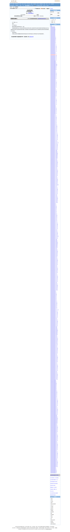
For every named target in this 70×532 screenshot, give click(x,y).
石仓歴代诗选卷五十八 (53, 77)
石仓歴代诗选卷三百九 (53, 298)
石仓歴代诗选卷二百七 (53, 209)
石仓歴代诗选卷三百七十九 (54, 361)
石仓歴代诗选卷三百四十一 (54, 327)
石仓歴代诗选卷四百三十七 (54, 412)
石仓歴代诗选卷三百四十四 (54, 330)
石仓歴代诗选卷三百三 (53, 293)
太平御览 (52, 506)
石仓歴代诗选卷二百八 (53, 210)
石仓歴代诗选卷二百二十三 (54, 223)
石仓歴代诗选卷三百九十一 (54, 372)
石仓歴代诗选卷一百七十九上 (54, 184)
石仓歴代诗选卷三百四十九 (54, 334)
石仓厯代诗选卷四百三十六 (54, 411)
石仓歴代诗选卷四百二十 (53, 397)
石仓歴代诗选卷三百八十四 (54, 366)
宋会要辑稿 (52, 514)
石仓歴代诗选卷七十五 (53, 92)
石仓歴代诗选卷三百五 (53, 295)
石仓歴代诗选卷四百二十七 (54, 403)
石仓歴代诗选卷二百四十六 (54, 244)
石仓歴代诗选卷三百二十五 (54, 313)
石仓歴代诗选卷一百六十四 (54, 171)
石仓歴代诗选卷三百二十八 (54, 316)
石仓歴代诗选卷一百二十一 (54, 132)
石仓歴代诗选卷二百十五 (53, 216)
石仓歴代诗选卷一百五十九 (54, 166)
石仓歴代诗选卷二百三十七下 (54, 236)
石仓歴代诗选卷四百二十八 (54, 404)
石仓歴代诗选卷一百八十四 (54, 189)
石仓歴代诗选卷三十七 (53, 58)
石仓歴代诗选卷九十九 (53, 113)
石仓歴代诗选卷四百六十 (53, 432)
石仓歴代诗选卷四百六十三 (54, 435)
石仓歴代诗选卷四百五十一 (54, 424)
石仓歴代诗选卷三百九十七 (54, 377)
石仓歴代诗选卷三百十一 (53, 300)
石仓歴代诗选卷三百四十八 (54, 333)
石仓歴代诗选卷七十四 (53, 91)
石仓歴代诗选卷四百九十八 (54, 465)
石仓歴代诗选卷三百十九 (53, 307)
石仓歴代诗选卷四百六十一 (54, 433)
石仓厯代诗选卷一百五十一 (54, 159)
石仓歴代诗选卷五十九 (53, 78)
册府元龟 (52, 509)
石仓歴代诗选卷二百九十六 (54, 287)
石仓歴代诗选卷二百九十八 (54, 289)
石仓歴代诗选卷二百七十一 (54, 266)
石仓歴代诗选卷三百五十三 (54, 338)
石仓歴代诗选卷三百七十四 (54, 357)
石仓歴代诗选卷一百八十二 (54, 187)
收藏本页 (48, 8)
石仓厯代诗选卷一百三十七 (54, 147)
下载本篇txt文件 (38, 8)
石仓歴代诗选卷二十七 (53, 49)
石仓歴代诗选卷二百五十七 (54, 254)
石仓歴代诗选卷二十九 (53, 51)
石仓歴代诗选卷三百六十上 (54, 344)
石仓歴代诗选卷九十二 (53, 107)
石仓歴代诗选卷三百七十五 (54, 358)
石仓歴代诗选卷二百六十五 (54, 261)
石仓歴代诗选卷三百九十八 (54, 378)
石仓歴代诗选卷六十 (53, 79)
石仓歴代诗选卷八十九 (53, 104)
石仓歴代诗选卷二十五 (53, 47)
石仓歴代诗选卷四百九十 (53, 458)
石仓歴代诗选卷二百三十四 (54, 233)
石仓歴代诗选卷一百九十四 (54, 198)
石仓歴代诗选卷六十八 (53, 86)
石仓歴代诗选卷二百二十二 (54, 222)
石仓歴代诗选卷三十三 (53, 54)
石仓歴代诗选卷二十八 (53, 50)
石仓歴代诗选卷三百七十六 (54, 359)
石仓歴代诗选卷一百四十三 (54, 152)
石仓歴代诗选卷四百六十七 (54, 438)
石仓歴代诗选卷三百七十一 (54, 354)
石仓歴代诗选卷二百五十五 (54, 252)
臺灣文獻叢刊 (12, 5)
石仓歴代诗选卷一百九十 (53, 194)
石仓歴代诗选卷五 (52, 30)
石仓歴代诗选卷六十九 (53, 87)
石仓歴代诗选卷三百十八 (53, 306)
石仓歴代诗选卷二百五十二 (54, 249)
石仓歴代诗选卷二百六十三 (54, 259)
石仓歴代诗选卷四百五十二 (54, 425)
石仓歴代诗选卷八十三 (53, 99)
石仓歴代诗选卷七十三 (53, 90)
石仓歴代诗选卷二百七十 (53, 265)
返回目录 (13, 8)
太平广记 (52, 505)
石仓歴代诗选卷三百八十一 (54, 363)
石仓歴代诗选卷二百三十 (53, 229)
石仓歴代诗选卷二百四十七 (54, 245)
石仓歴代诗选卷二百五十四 (54, 251)
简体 (40, 5)
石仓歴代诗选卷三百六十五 (54, 349)
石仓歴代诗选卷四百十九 (53, 396)
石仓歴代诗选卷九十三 (53, 108)
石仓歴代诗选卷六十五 (53, 83)
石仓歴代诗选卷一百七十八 (54, 183)
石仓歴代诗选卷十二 (53, 36)
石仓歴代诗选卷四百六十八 (54, 439)
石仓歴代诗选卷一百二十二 (54, 133)
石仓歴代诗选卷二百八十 (53, 273)
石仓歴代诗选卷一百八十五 (54, 190)
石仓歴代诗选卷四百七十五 (54, 445)
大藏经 (20, 5)
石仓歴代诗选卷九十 (53, 105)
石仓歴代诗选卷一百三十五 (54, 145)
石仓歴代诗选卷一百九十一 (54, 195)
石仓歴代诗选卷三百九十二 (54, 373)
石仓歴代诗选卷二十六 (53, 48)
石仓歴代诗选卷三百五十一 (54, 336)
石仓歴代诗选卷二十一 (53, 44)
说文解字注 (52, 522)
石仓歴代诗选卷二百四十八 (54, 246)
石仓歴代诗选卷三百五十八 (54, 342)
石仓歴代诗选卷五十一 (53, 71)
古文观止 (52, 501)
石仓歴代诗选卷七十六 (53, 93)
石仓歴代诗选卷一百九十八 (54, 201)
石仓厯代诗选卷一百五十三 (54, 161)
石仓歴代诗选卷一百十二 (53, 124)
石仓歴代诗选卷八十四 (53, 100)
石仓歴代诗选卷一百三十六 (54, 146)
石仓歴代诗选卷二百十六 (53, 217)
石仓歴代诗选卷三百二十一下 (54, 310)
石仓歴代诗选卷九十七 (53, 111)
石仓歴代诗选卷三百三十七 (54, 324)
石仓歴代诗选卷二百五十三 (54, 250)
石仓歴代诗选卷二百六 (53, 208)
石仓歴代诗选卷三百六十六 (54, 350)
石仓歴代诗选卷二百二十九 (54, 228)
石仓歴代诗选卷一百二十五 (54, 136)
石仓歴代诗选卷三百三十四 (54, 321)
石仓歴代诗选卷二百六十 (53, 256)
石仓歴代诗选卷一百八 (53, 121)
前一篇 (11, 8)
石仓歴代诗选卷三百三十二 (54, 319)
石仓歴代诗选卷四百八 (53, 387)
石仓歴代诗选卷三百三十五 (54, 322)
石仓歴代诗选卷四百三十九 (54, 414)
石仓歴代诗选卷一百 (53, 114)
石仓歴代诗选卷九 (52, 33)
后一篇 (16, 8)
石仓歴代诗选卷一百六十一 (54, 168)
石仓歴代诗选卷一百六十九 (54, 175)
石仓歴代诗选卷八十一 (53, 97)
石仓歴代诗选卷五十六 (53, 75)
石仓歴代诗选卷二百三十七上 (54, 235)
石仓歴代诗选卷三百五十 (53, 335)
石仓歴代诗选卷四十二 (53, 62)
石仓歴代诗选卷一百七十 (53, 176)
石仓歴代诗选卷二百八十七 (54, 279)
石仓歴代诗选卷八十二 (53, 98)
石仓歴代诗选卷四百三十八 (54, 413)
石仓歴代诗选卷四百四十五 (54, 419)
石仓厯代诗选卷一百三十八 (54, 148)
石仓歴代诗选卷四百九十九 (54, 466)
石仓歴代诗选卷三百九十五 (54, 375)
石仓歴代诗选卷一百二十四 (54, 135)
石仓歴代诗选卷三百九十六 (54, 376)
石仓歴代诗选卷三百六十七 (54, 351)
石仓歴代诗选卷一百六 (53, 119)
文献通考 (52, 510)
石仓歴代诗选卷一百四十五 (54, 154)
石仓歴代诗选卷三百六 (53, 296)
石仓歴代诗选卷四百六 (53, 385)
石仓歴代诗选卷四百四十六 (54, 420)
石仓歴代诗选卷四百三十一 (54, 407)
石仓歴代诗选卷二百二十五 (54, 225)
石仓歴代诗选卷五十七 (53, 76)
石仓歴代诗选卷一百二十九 (54, 139)
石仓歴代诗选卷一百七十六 (54, 181)
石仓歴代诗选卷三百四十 (53, 326)
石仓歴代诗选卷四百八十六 (54, 455)
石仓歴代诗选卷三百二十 (53, 308)
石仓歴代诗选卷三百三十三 (54, 320)
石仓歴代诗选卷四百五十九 (54, 431)
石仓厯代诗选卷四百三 (53, 382)
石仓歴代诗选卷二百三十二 (54, 231)
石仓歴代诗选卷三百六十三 (54, 347)
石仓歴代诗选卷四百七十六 (54, 446)
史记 (51, 518)
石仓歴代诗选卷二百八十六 (54, 278)
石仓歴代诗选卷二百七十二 (54, 267)
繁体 (41, 5)
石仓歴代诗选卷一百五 (53, 118)
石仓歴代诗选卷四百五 (53, 384)
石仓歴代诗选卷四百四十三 (54, 417)
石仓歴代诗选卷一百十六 (53, 128)
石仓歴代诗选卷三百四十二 (54, 328)
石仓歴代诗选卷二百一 (53, 204)
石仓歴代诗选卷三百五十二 (54, 337)
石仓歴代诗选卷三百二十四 (54, 312)
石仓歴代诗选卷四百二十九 (54, 405)
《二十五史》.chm (53, 19)
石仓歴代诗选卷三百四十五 (54, 331)
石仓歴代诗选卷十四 (53, 38)
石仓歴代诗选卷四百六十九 (54, 440)
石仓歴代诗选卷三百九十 (53, 371)
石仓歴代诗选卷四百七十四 (54, 444)
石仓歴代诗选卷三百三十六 (54, 323)
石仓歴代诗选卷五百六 (53, 472)
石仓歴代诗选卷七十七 (53, 94)
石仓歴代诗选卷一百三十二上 (54, 142)
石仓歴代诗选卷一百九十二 (54, 196)
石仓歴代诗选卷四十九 (53, 69)
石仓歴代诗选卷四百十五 (53, 393)
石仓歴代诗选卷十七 (53, 40)
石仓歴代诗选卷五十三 (53, 73)
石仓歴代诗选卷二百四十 (53, 239)
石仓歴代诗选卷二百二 (53, 205)
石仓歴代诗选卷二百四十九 (54, 247)
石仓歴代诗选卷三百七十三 (54, 356)
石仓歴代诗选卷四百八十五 (54, 454)
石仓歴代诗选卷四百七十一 (54, 442)
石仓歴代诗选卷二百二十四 (54, 224)
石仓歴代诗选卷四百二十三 (54, 400)
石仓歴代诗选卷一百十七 (53, 129)
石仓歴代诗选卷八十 (53, 96)
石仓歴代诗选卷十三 (53, 37)
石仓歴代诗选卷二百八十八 (54, 280)
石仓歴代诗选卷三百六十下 (54, 345)
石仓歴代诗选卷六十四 (53, 82)
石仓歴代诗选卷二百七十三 (54, 268)
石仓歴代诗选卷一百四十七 (54, 156)
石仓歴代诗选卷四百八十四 (54, 453)
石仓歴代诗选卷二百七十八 (54, 271)
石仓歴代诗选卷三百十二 (53, 301)
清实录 (47, 5)
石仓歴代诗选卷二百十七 (53, 218)
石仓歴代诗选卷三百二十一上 (54, 309)
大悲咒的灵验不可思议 (54, 475)
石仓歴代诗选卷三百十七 (53, 305)
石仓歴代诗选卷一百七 (53, 120)
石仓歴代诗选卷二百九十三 (54, 284)
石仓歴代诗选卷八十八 (53, 103)
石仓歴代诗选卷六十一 (53, 80)
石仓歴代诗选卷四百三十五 (54, 410)
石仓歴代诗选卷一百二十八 (54, 138)
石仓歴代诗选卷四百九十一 (54, 459)
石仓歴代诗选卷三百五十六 (54, 340)
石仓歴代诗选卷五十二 (53, 72)
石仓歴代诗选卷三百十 (53, 299)
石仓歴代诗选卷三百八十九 (54, 370)
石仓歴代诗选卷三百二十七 (54, 315)
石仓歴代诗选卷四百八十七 (54, 456)
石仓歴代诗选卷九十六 (53, 110)
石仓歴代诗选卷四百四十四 (54, 418)
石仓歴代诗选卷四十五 (53, 66)
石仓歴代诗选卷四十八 (53, 68)
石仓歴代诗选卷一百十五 (53, 127)
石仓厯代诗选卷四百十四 (53, 392)
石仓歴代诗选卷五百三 (53, 470)
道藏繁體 (16, 5)
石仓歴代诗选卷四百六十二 (54, 434)
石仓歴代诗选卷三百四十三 (54, 329)
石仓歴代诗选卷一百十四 (53, 126)
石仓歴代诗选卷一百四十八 (54, 157)
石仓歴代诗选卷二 (52, 27)
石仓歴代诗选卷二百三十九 (54, 238)
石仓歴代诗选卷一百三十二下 (54, 143)
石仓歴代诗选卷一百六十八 (54, 174)
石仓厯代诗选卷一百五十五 (54, 163)
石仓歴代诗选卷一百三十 (53, 140)
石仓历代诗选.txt (31, 13)
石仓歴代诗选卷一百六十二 (54, 169)
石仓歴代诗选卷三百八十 (53, 362)
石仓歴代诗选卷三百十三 (53, 302)
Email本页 (43, 8)
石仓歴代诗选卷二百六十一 (54, 257)
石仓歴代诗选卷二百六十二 (54, 258)
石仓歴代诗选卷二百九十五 (54, 286)
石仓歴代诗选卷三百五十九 (54, 343)
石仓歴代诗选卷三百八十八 (54, 369)
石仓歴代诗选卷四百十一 (53, 389)
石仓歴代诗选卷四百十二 (53, 390)
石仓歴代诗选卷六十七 (53, 85)
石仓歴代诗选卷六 (52, 31)
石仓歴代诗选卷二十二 (53, 45)
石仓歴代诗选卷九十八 (53, 112)
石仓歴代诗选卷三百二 (53, 292)
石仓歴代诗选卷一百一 (53, 115)
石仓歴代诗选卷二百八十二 (54, 275)
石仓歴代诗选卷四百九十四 (54, 462)
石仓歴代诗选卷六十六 (53, 84)
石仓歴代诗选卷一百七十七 (54, 182)
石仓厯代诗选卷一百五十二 (54, 160)
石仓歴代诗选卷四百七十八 (54, 448)
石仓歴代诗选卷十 (52, 34)
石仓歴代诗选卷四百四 (53, 383)
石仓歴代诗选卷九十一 (53, 106)
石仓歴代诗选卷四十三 (53, 63)
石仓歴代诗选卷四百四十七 (54, 421)
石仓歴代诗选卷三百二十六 (54, 314)
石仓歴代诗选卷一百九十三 (54, 197)
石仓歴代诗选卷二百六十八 (54, 263)
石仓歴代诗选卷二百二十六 (54, 226)
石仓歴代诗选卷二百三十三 (54, 232)
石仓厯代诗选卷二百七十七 (54, 270)
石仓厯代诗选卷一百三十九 (54, 149)
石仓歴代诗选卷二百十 (53, 212)
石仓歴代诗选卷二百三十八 (54, 237)
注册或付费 (31, 36)
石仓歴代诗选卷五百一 (53, 468)
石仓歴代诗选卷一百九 (53, 122)
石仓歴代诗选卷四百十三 (53, 391)
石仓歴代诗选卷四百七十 (53, 441)
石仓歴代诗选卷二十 (53, 43)
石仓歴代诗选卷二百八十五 (54, 277)
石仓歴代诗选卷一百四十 (53, 150)
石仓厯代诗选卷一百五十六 (54, 164)
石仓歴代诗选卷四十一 (53, 61)
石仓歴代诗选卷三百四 (53, 294)
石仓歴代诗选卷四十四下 (53, 65)
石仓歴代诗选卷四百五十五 (54, 428)
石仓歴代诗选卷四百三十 (53, 406)
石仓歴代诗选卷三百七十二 (54, 355)
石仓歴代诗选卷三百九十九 (54, 379)
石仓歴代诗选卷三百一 (53, 291)
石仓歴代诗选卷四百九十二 (54, 460)
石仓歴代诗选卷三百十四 (53, 303)
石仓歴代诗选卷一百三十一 (54, 141)
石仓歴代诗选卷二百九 (53, 211)
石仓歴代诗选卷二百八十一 (54, 274)
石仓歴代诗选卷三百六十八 (54, 352)
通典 (51, 513)
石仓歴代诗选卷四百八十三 (54, 452)
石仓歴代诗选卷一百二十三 (54, 134)
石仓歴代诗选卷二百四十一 (54, 240)
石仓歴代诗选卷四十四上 (53, 64)
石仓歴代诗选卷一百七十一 (54, 177)
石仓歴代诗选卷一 (52, 26)
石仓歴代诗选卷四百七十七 (54, 447)
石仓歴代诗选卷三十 (53, 52)
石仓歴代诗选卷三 (52, 28)
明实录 (44, 5)
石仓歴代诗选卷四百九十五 (54, 463)
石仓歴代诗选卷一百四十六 (54, 155)
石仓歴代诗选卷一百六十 (53, 167)
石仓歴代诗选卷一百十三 (53, 125)
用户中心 (51, 8)
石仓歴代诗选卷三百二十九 (54, 317)
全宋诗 (52, 498)
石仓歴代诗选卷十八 (53, 41)
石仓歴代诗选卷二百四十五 (54, 243)
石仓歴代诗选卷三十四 (53, 55)
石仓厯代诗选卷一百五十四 (54, 162)
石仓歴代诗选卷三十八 (53, 59)
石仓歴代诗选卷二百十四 (53, 215)
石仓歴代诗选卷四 (52, 29)
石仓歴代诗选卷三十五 (53, 56)
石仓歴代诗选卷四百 (53, 380)
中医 (23, 5)
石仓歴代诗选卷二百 (53, 203)
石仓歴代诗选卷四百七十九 (54, 449)
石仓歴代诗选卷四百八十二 (54, 451)
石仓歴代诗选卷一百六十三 (54, 170)
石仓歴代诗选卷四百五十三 (54, 426)
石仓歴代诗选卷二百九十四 (54, 285)
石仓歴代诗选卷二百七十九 (54, 272)
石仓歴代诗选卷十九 (53, 42)
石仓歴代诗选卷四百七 (53, 386)
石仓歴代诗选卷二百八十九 (54, 281)
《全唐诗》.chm (53, 22)
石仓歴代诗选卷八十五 (53, 101)
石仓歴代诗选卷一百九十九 (54, 202)
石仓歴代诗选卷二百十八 (53, 219)
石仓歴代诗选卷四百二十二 (54, 399)
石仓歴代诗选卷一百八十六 (54, 191)
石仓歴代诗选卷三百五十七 (54, 341)
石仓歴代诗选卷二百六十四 (54, 260)
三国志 (52, 517)
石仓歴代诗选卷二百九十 (53, 282)
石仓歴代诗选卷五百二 (53, 469)
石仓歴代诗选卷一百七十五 (54, 180)
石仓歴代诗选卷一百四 (53, 117)
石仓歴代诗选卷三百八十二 (54, 364)
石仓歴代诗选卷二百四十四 (54, 242)
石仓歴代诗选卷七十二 (53, 89)
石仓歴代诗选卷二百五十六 (54, 253)
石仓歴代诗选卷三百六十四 (54, 348)
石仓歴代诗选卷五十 (53, 70)
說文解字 (52, 521)
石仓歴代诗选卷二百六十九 (54, 264)
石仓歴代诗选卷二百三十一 (54, 230)
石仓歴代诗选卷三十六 (53, 57)
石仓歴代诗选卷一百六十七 (54, 173)
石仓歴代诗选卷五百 (53, 467)
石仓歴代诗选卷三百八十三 (54, 365)
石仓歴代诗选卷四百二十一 (54, 398)
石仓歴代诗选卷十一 (53, 35)
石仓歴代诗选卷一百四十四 (54, 153)
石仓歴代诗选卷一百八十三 (54, 188)
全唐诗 (52, 502)
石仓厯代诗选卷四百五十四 (54, 427)
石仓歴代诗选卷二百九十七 (54, 288)
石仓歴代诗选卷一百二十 (53, 131)
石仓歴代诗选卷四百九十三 (54, 461)
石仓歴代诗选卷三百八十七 (54, 368)
